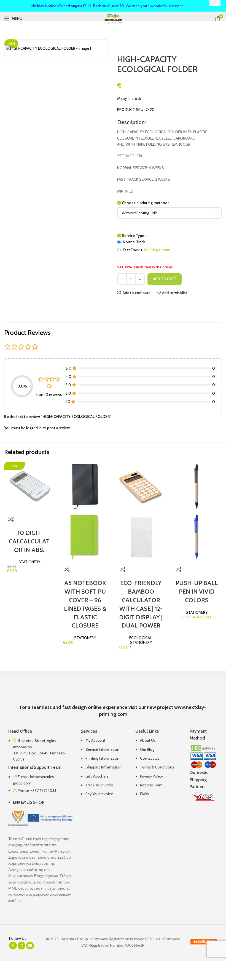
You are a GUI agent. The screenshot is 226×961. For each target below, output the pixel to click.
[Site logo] (113, 18)
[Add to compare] (11, 519)
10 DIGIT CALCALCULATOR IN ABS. (29, 541)
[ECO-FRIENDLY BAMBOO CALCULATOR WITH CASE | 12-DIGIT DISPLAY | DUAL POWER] (141, 486)
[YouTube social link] (30, 945)
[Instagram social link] (21, 945)
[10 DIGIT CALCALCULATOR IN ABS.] (29, 486)
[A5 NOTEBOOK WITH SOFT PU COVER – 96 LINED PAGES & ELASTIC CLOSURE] (85, 486)
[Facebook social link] (13, 945)
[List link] (104, 766)
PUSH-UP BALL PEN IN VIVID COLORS (197, 591)
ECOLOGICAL (140, 637)
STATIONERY (29, 561)
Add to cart (164, 279)
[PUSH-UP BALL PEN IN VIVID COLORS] (197, 486)
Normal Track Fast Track (146, 246)
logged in (34, 427)
